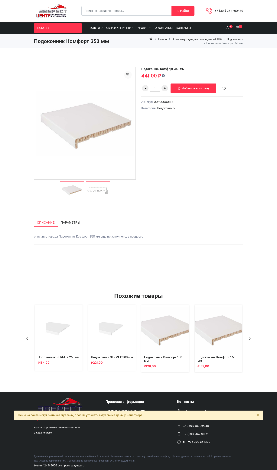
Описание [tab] (46, 222)
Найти (184, 11)
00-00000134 (164, 102)
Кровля (143, 28)
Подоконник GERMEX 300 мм (112, 357)
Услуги (95, 28)
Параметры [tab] (70, 222)
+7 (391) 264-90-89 (228, 11)
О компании (164, 28)
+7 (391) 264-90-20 (196, 434)
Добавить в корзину (195, 88)
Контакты (183, 28)
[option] (72, 189)
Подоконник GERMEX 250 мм (59, 357)
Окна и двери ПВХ (118, 28)
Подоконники (166, 108)
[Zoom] (128, 75)
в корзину (54, 331)
